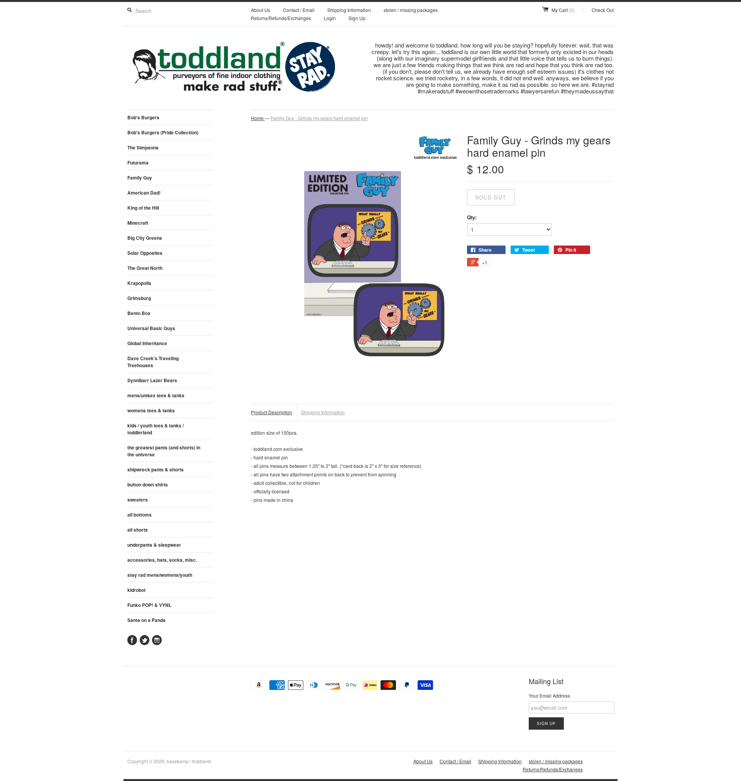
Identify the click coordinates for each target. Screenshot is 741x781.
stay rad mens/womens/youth (159, 574)
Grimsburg (139, 298)
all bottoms (139, 514)
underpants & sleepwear (154, 544)
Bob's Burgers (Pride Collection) (162, 132)
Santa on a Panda (146, 620)
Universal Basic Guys (151, 328)
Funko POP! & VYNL (149, 604)
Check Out (603, 10)
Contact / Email (299, 10)
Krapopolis (139, 283)
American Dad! (144, 192)
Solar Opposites (144, 252)
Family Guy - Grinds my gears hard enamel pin (319, 118)
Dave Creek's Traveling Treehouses (153, 362)
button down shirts (147, 484)
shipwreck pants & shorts (155, 469)
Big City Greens (144, 237)
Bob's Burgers (143, 117)
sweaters (137, 499)
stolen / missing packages (411, 10)
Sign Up (357, 18)
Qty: (472, 217)
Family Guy (139, 177)
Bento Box (139, 313)
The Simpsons (143, 147)
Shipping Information (349, 10)
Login (330, 18)
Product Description (271, 412)
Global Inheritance (147, 343)
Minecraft (137, 222)
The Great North (144, 267)
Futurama (138, 162)
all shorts (137, 529)
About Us (260, 10)
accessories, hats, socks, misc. (162, 559)
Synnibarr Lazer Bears (152, 380)
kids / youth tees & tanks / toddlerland (155, 429)
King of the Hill (143, 207)
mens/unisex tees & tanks (155, 395)
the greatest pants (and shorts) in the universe (163, 451)
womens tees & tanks (151, 410)
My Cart (563, 10)
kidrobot (136, 589)
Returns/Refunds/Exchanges (281, 18)
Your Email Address (549, 695)
